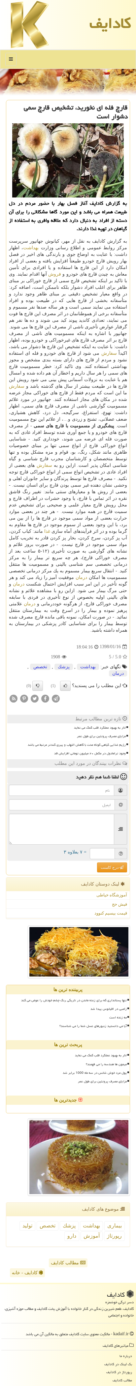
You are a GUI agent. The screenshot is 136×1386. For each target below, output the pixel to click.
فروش (54, 274)
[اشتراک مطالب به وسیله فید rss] (13, 698)
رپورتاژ (114, 1236)
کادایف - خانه (25, 1272)
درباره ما (125, 1355)
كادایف (110, 23)
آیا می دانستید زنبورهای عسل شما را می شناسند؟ (93, 1026)
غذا (47, 531)
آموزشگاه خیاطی (111, 894)
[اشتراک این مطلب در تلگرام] (55, 698)
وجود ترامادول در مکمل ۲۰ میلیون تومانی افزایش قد (90, 753)
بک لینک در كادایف (118, 1364)
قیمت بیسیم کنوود (110, 913)
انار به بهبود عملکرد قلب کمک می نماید (100, 727)
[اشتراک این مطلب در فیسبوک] (45, 698)
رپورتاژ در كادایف (119, 1372)
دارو (71, 1236)
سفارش (109, 353)
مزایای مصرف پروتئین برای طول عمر (101, 736)
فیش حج (119, 904)
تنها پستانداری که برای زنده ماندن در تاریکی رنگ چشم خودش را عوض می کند (74, 1000)
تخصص (40, 666)
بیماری (114, 1225)
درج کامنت (110, 867)
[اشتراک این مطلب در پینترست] (24, 698)
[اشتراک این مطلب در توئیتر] (34, 698)
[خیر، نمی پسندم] (37, 686)
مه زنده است (118, 1017)
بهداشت (31, 247)
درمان (81, 577)
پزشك (64, 666)
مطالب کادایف (65, 1262)
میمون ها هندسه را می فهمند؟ (106, 1064)
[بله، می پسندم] (65, 686)
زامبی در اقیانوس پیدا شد (108, 1009)
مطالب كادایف (122, 1380)
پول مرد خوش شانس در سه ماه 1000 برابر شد (95, 1073)
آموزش (92, 1236)
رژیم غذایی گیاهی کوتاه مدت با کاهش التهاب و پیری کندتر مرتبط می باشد (77, 744)
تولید (27, 1225)
